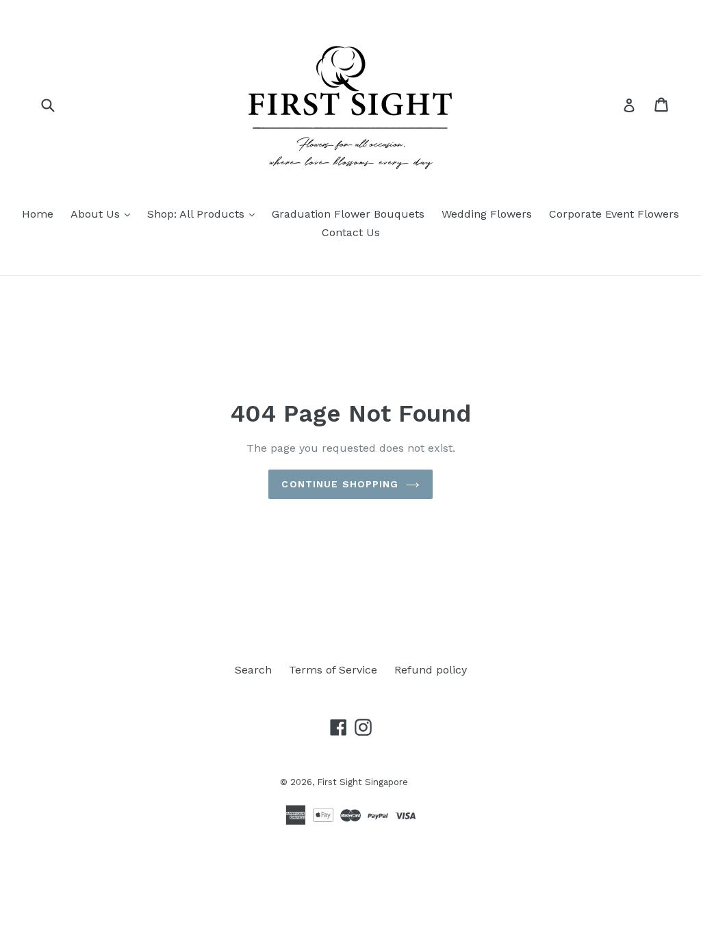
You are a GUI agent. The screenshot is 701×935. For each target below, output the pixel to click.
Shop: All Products (204, 213)
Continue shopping (339, 483)
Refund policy (430, 669)
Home (37, 213)
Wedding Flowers (487, 213)
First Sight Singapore (362, 782)
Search (253, 669)
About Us (104, 213)
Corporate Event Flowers (614, 213)
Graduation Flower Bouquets (348, 213)
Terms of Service (333, 669)
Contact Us (351, 232)
